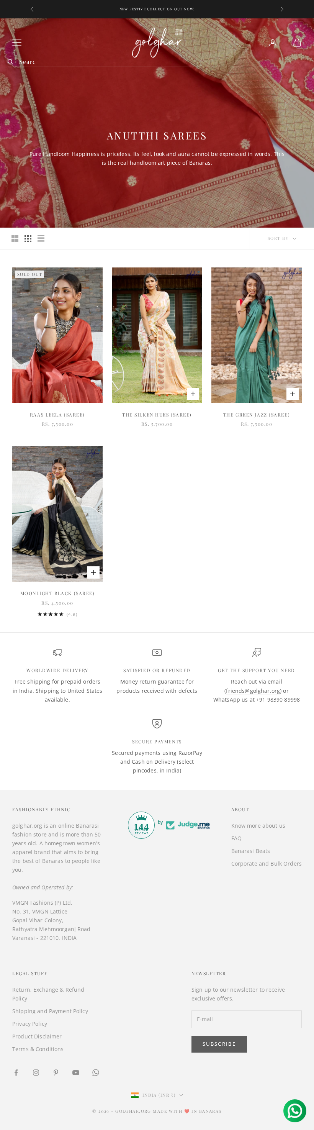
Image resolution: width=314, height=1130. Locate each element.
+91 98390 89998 (278, 699)
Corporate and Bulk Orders (266, 863)
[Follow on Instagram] (36, 1072)
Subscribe (219, 1043)
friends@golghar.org (253, 690)
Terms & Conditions (38, 1049)
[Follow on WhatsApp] (96, 1072)
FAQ (236, 838)
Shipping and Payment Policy (50, 1011)
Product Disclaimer (37, 1036)
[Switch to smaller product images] (28, 238)
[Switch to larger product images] (14, 238)
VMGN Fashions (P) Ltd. (42, 902)
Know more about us (258, 825)
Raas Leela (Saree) (57, 415)
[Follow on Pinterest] (56, 1072)
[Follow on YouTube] (76, 1072)
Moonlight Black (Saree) (57, 593)
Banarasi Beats (250, 850)
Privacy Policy (29, 1023)
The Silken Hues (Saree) (157, 415)
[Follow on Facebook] (16, 1072)
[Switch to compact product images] (41, 238)
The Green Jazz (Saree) (256, 415)
